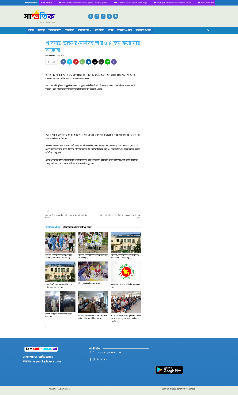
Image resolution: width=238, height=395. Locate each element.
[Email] (95, 62)
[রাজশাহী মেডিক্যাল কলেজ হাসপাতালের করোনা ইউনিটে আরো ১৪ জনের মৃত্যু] (60, 242)
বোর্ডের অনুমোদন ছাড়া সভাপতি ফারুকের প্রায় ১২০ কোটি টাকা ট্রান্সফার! (81, 2)
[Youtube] (115, 16)
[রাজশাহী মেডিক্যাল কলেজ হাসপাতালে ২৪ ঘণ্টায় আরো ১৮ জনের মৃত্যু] (126, 242)
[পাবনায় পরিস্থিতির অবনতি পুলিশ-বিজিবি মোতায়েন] (60, 301)
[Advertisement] (93, 114)
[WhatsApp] (82, 62)
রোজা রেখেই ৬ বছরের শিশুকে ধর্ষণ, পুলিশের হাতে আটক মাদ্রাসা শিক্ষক (66, 216)
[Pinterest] (103, 16)
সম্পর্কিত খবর (52, 228)
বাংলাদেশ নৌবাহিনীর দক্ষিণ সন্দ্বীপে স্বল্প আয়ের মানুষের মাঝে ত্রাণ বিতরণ (119, 216)
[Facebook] (90, 16)
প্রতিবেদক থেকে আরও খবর (77, 228)
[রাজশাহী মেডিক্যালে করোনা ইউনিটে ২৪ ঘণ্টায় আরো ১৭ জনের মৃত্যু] (60, 271)
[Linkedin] (88, 62)
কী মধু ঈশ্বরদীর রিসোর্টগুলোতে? (89, 283)
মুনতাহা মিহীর (51, 56)
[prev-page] (47, 326)
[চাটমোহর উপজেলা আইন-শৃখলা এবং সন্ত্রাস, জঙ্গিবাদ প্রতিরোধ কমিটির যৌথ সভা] (93, 302)
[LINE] (107, 62)
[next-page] (51, 326)
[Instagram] (96, 16)
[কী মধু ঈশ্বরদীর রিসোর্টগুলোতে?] (93, 271)
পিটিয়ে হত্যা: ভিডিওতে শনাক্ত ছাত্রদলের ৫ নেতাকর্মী (170, 2)
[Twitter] (109, 16)
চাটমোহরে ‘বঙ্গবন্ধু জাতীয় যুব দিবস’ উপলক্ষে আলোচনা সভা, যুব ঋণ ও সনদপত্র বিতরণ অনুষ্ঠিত (126, 318)
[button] (208, 30)
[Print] (101, 62)
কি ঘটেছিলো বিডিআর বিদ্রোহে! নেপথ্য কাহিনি (128, 2)
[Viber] (114, 62)
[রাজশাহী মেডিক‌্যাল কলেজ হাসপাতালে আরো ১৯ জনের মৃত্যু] (93, 242)
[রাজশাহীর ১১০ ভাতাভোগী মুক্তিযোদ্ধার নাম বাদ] (126, 271)
